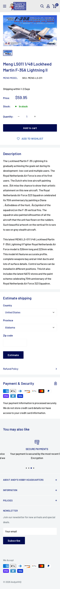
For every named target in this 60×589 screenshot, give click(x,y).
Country (7, 305)
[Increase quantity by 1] (35, 116)
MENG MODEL (10, 77)
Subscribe (14, 540)
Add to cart (30, 128)
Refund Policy (10, 368)
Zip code (8, 335)
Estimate (13, 355)
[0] (54, 6)
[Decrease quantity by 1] (18, 116)
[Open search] (42, 6)
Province (8, 320)
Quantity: (8, 116)
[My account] (48, 6)
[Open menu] (4, 6)
